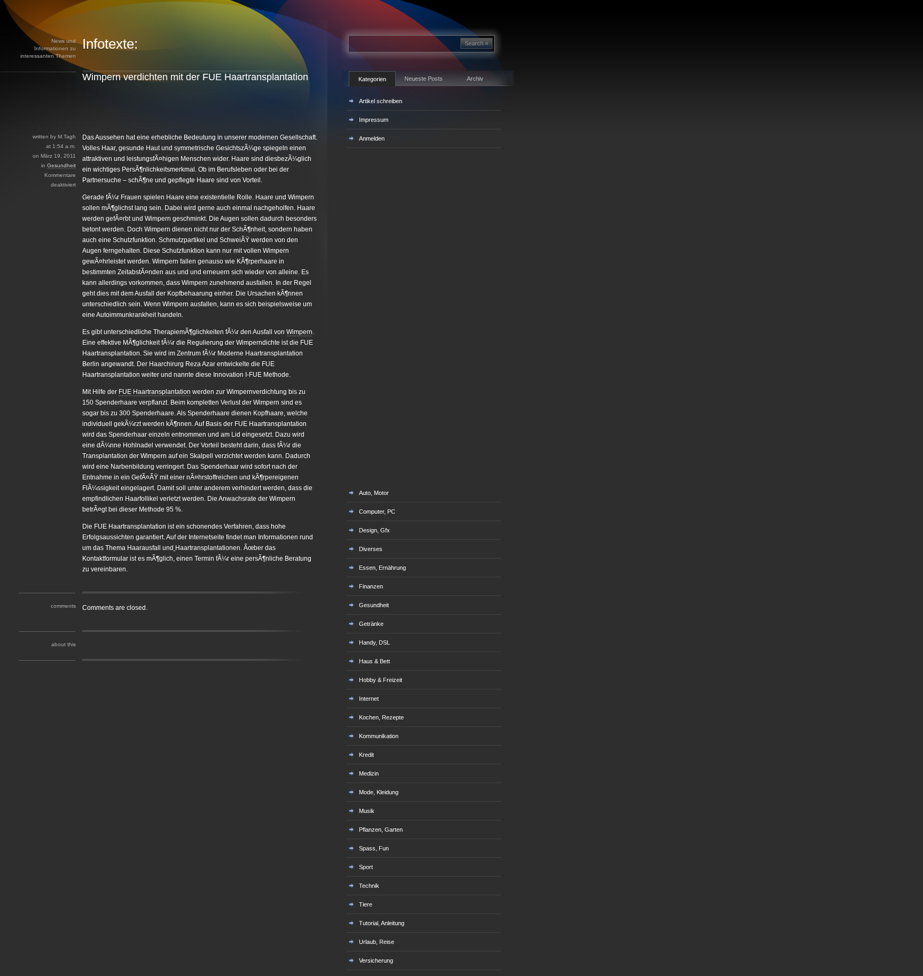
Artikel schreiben (380, 101)
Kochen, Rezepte (381, 717)
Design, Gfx (374, 530)
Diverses (370, 549)
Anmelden (372, 138)
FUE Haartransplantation (155, 392)
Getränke (371, 624)
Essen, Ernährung (382, 567)
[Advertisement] (192, 107)
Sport (366, 867)
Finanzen (371, 586)
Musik (366, 811)
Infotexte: (110, 44)
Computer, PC (377, 511)
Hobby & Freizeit (380, 680)
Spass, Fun (374, 848)
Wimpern (299, 332)
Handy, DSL (374, 642)
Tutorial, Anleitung (381, 923)
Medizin (369, 773)
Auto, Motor (374, 493)
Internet (369, 698)
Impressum (373, 120)
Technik (369, 885)
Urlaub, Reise (376, 942)
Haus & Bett (374, 661)
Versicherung (376, 960)
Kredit (366, 755)
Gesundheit (61, 165)
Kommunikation (378, 736)
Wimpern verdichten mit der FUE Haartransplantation (195, 77)
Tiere (365, 904)
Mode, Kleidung (378, 792)
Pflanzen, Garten (381, 829)
